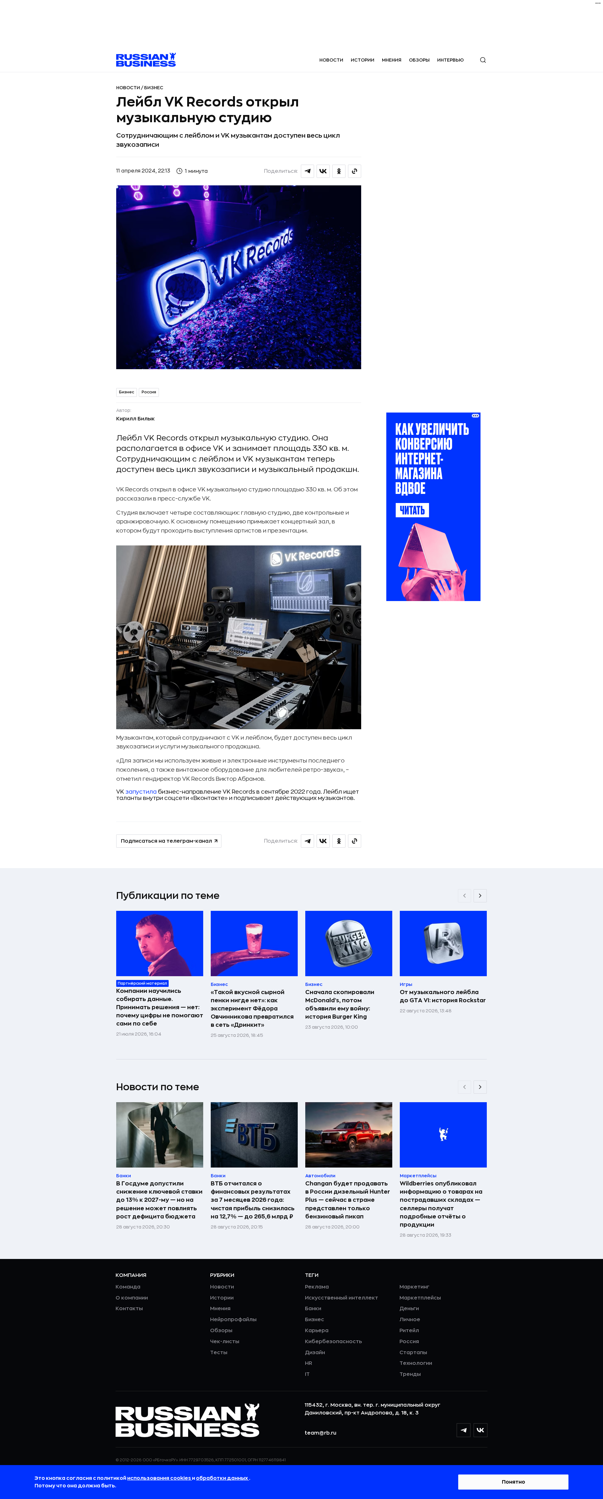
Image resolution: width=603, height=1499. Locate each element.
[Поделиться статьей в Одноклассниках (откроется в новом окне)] (338, 171)
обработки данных (222, 1478)
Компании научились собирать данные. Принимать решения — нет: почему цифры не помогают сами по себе (159, 1007)
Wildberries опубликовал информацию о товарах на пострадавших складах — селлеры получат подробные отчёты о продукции (441, 1204)
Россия (149, 392)
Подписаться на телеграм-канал (166, 841)
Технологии (415, 1363)
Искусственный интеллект (341, 1297)
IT (307, 1374)
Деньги (409, 1308)
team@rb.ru (320, 1433)
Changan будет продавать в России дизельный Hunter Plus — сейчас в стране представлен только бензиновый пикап (347, 1200)
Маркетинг (414, 1286)
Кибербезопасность (333, 1341)
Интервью (450, 60)
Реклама (317, 1286)
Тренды (410, 1374)
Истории (362, 60)
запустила (141, 792)
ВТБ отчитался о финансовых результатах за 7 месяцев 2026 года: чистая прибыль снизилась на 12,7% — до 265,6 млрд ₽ (253, 1200)
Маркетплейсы (420, 1297)
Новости (331, 60)
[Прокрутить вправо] (480, 895)
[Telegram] (463, 1430)
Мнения (391, 60)
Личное (409, 1319)
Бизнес (153, 87)
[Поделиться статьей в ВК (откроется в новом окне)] (323, 171)
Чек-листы (224, 1341)
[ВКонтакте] (480, 1430)
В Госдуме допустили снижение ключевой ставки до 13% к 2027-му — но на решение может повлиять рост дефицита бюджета (159, 1200)
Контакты (129, 1308)
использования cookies (159, 1478)
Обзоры (419, 60)
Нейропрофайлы (233, 1319)
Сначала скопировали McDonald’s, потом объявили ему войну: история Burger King (339, 1004)
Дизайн (315, 1352)
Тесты (218, 1352)
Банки (313, 1308)
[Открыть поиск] (483, 60)
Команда (128, 1286)
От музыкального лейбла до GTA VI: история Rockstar (443, 996)
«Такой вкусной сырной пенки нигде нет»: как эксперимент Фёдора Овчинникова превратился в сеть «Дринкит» (252, 1008)
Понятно (513, 1482)
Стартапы (413, 1352)
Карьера (317, 1330)
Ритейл (409, 1330)
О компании (132, 1297)
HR (308, 1363)
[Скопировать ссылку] (354, 171)
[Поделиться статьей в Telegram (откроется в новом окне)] (307, 171)
